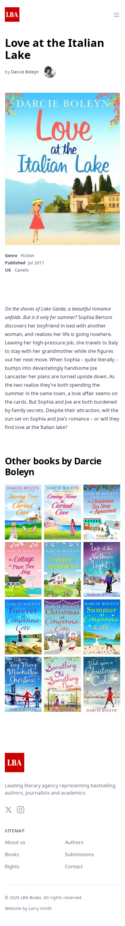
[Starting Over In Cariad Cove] (23, 512)
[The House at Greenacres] (62, 569)
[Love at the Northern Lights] (101, 569)
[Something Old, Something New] (62, 684)
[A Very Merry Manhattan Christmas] (23, 684)
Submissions (79, 854)
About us (15, 842)
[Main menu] (116, 15)
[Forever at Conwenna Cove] (23, 626)
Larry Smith (40, 908)
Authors (74, 842)
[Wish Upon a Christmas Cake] (101, 684)
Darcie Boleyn (25, 72)
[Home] (12, 14)
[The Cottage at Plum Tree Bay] (23, 569)
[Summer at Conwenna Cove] (101, 626)
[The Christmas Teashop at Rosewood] (101, 512)
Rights (12, 866)
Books (12, 854)
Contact (74, 866)
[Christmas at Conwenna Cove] (62, 626)
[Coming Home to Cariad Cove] (62, 512)
